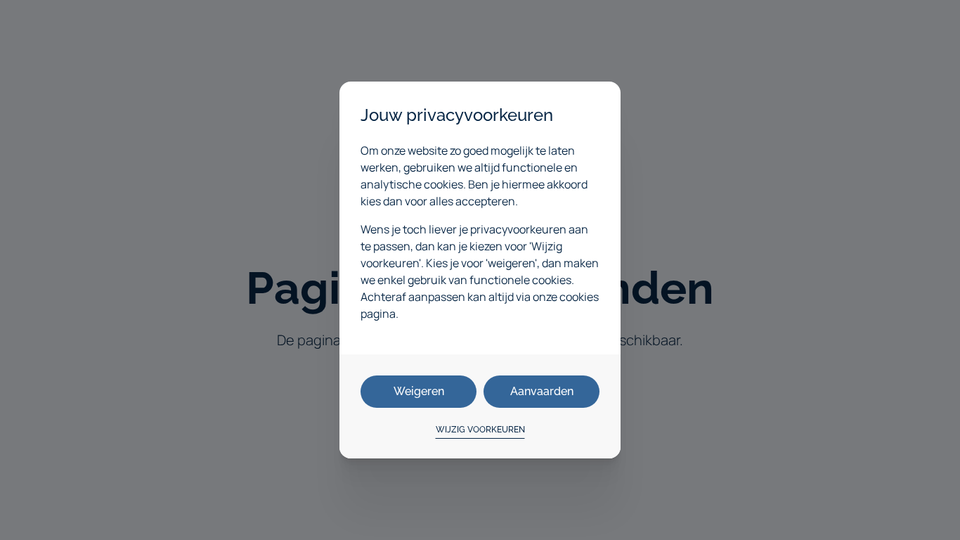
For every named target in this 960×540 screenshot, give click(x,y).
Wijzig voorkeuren (480, 430)
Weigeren (419, 391)
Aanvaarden (541, 391)
